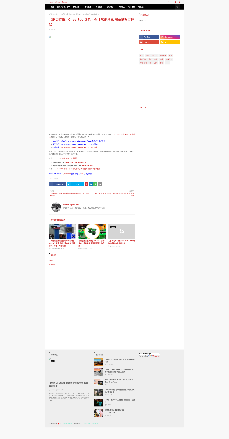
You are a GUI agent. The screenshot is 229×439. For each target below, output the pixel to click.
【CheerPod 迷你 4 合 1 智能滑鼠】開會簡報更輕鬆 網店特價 (77, 169)
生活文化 (154, 55)
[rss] (179, 2)
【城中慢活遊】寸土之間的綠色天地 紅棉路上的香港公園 (120, 391)
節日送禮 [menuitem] (131, 7)
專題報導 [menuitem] (99, 7)
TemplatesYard (67, 424)
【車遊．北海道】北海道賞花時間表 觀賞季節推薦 (68, 384)
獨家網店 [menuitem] (122, 7)
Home (51, 2)
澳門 (155, 63)
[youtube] (175, 2)
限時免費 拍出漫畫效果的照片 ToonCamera (115, 411)
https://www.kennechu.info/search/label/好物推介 (80, 144)
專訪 (161, 59)
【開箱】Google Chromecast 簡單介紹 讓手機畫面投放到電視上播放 (119, 370)
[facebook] (168, 2)
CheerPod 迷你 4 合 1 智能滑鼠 (66, 158)
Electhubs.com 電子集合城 (75, 162)
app (167, 63)
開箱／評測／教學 (145, 63)
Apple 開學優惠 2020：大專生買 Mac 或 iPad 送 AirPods (119, 380)
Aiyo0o (64, 174)
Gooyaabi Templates (91, 424)
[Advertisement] (92, 286)
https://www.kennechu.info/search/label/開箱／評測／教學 (83, 141)
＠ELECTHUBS (87, 165)
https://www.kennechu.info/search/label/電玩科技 (80, 147)
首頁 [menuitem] (52, 7)
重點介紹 (143, 59)
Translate (156, 356)
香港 (150, 59)
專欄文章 (169, 59)
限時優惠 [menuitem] (88, 7)
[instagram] (171, 2)
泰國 (155, 59)
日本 (141, 55)
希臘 (170, 55)
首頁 (50, 14)
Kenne (53, 29)
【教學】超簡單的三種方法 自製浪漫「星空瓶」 (120, 401)
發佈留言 (52, 264)
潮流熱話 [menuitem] (110, 7)
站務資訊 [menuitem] (141, 7)
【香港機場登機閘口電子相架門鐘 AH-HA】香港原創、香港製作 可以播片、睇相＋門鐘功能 (62, 243)
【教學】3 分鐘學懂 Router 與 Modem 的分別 (120, 360)
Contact (64, 2)
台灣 (147, 55)
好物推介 (56, 14)
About (57, 2)
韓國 (161, 63)
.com (69, 174)
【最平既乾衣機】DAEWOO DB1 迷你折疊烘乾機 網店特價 (121, 242)
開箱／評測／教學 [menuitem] (63, 7)
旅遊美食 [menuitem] (76, 7)
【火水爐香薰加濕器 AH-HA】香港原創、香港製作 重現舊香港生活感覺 (91, 243)
